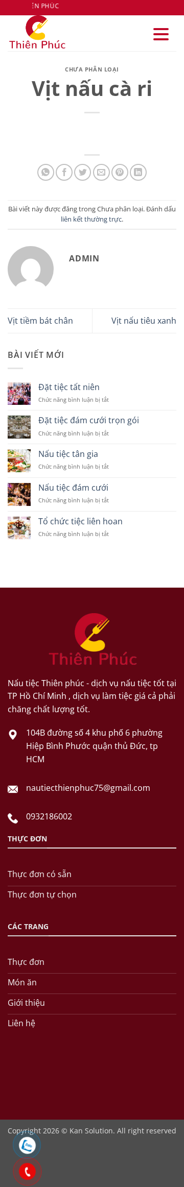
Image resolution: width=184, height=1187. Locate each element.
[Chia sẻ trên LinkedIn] (138, 172)
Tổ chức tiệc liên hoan (80, 521)
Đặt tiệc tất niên (69, 387)
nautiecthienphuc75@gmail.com (88, 787)
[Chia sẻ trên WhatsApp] (45, 172)
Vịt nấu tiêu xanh (143, 320)
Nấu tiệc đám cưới (73, 488)
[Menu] (161, 34)
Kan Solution (91, 1130)
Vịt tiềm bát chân (40, 320)
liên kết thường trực (91, 219)
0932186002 (49, 816)
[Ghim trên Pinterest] (119, 172)
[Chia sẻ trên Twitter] (82, 172)
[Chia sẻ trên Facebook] (64, 172)
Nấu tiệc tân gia (68, 454)
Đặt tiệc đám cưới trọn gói (88, 420)
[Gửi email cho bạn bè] (101, 172)
